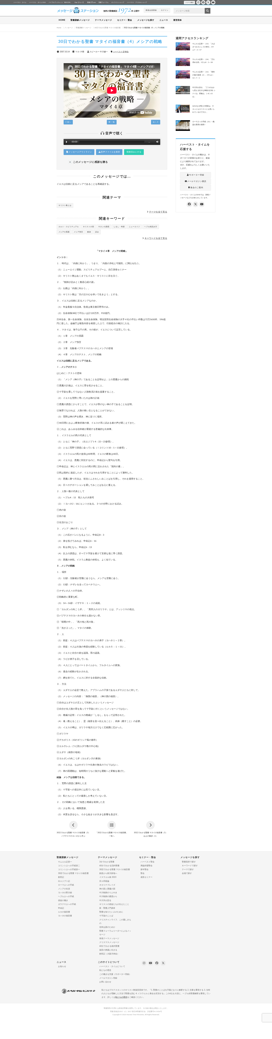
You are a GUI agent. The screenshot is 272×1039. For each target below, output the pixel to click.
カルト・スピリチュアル (69, 226)
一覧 (112, 122)
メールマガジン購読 (196, 181)
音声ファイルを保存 (110, 152)
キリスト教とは (65, 205)
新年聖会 (144, 870)
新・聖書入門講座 (107, 908)
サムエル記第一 (65, 862)
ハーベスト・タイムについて (112, 966)
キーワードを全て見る (155, 238)
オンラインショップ (117, 2)
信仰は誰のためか (107, 927)
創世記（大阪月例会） (109, 954)
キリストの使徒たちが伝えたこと (114, 904)
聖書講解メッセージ (80, 20)
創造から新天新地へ (108, 873)
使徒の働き (63, 900)
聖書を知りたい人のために (111, 912)
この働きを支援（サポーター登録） (115, 974)
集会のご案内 (196, 188)
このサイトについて (109, 962)
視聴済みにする (134, 152)
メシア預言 (78, 232)
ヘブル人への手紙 (66, 897)
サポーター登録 (196, 175)
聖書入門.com (91, 2)
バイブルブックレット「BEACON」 (60, 2)
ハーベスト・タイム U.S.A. (37, 2)
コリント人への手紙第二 (69, 866)
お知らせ (62, 966)
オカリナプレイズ (107, 885)
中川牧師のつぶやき (108, 893)
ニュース (164, 20)
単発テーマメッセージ (109, 939)
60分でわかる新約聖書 (109, 946)
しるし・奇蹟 (119, 226)
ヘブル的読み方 (150, 226)
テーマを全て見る (158, 212)
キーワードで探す (190, 866)
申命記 (61, 908)
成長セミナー (146, 877)
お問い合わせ (105, 982)
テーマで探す (188, 870)
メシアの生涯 (64, 889)
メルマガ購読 (189, 2)
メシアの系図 (64, 232)
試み (97, 232)
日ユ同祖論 (104, 881)
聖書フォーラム (104, 2)
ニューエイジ (134, 226)
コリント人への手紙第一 (69, 870)
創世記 (61, 877)
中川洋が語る (105, 900)
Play (66, 142)
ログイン (164, 10)
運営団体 (177, 20)
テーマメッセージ (103, 20)
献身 (89, 232)
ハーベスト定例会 (121, 52)
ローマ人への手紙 (66, 885)
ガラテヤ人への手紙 (67, 904)
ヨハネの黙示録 (65, 893)
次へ (155, 122)
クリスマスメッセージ (109, 942)
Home (59, 28)
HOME (62, 20)
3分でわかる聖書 (106, 862)
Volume (156, 141)
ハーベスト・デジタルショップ (137, 2)
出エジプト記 (64, 881)
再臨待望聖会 (146, 866)
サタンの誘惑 (103, 226)
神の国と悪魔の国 (107, 889)
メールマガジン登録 (108, 978)
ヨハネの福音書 (65, 916)
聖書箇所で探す (189, 862)
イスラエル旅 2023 (107, 877)
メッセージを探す (145, 20)
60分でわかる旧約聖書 (109, 866)
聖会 (142, 873)
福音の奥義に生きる (108, 950)
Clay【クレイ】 (79, 2)
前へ (69, 122)
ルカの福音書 (64, 912)
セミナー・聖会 (124, 20)
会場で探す (187, 873)
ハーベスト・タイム (20, 2)
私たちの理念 (105, 970)
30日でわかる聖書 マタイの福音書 (73, 873)
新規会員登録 (151, 10)
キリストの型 (88, 226)
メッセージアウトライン (80, 152)
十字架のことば (106, 916)
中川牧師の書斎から (108, 897)
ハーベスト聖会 (147, 862)
